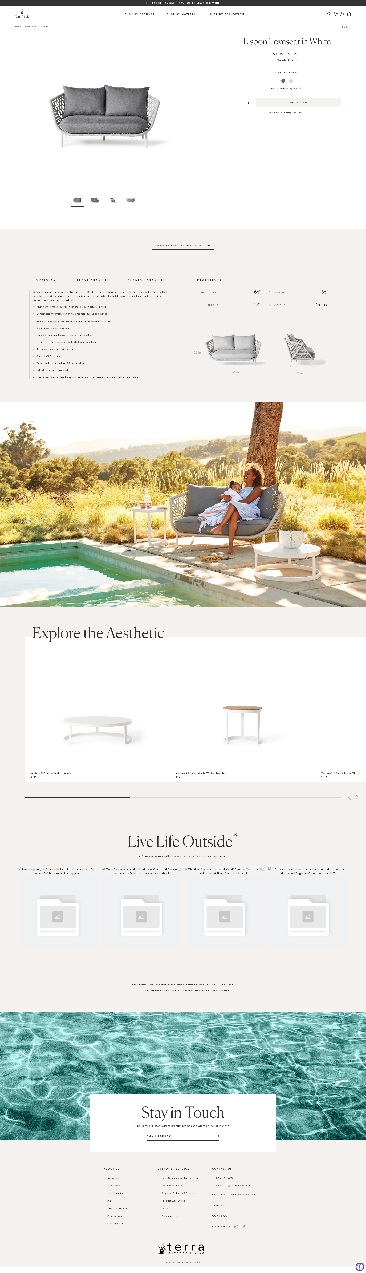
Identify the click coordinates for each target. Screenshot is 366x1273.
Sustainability (115, 1193)
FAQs (165, 1208)
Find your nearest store (234, 1194)
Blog (110, 1200)
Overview (46, 280)
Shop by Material (182, 14)
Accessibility (169, 1215)
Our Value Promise (287, 60)
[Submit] (217, 1135)
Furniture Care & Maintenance (180, 1177)
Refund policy (115, 1223)
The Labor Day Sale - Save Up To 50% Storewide (183, 3)
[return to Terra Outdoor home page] (22, 14)
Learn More (299, 112)
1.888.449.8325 (225, 1177)
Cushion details (145, 280)
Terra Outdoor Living (187, 1262)
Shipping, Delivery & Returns (179, 1193)
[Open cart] (349, 14)
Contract (220, 1215)
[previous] (18, 115)
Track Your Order (172, 1185)
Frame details (92, 280)
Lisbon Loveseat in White (36, 27)
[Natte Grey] (291, 81)
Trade (217, 1205)
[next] (189, 115)
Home (18, 27)
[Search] (329, 14)
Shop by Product (140, 14)
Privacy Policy (115, 1215)
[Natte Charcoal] (283, 81)
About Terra (114, 1185)
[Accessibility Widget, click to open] (360, 1267)
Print (344, 27)
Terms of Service (117, 1208)
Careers (112, 1177)
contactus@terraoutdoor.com (233, 1185)
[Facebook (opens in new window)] (244, 1226)
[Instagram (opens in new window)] (236, 1226)
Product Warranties (173, 1200)
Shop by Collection (227, 14)
